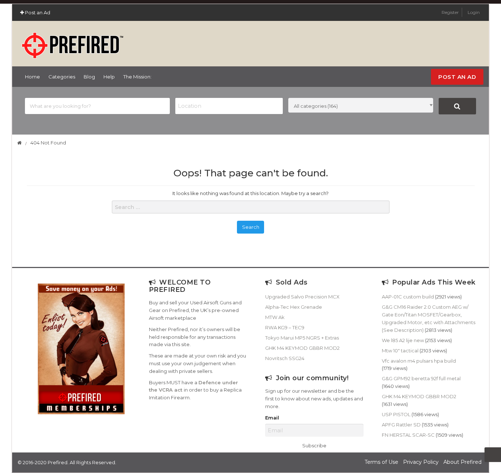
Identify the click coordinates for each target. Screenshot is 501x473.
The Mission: (137, 77)
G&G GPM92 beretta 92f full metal (421, 378)
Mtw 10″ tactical (400, 350)
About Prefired (462, 462)
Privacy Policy (421, 462)
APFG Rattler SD (401, 425)
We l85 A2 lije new (403, 340)
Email (272, 418)
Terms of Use (381, 462)
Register (451, 12)
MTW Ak (275, 317)
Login (474, 12)
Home (32, 77)
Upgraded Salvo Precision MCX (302, 297)
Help (109, 77)
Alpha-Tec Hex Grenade (293, 307)
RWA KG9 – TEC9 (284, 327)
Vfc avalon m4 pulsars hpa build (419, 361)
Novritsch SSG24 (284, 358)
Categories (61, 77)
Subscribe (314, 445)
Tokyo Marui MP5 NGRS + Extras (302, 338)
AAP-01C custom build (408, 297)
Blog (89, 77)
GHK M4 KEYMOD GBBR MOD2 (302, 348)
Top (492, 454)
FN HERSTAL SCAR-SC (408, 435)
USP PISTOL (396, 414)
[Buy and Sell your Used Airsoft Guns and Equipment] (72, 42)
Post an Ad (37, 12)
